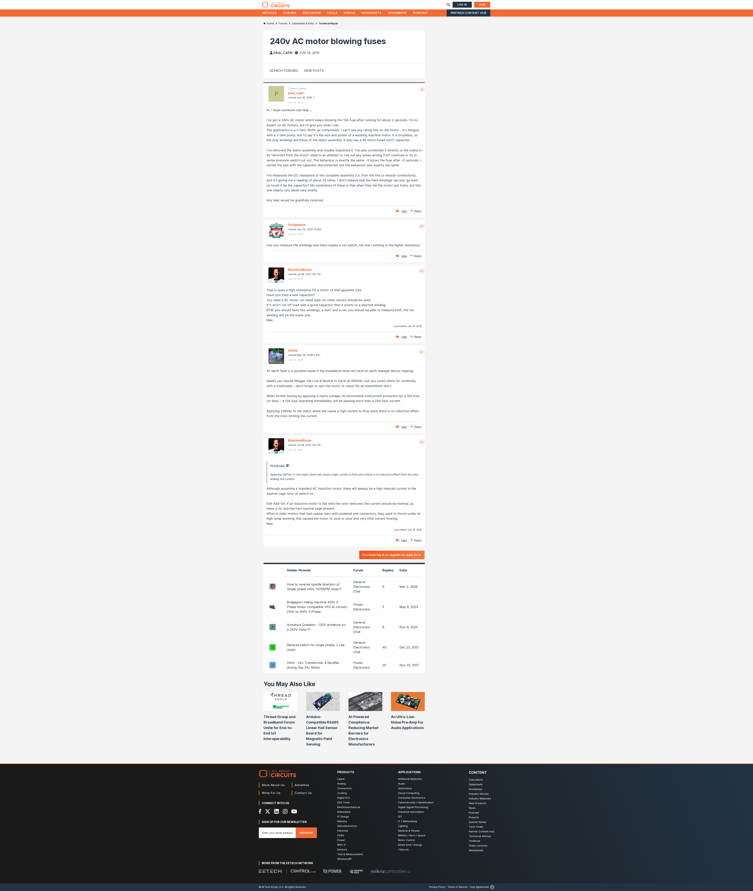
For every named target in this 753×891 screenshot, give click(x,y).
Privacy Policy (437, 887)
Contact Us (303, 793)
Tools (332, 13)
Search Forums (283, 71)
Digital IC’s (343, 797)
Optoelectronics (347, 825)
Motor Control (406, 840)
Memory (342, 821)
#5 (421, 442)
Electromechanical (348, 807)
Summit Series (477, 822)
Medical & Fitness (409, 830)
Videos (349, 13)
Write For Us (271, 793)
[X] (267, 811)
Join (482, 4)
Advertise (302, 785)
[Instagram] (285, 811)
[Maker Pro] (356, 871)
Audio (401, 783)
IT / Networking (407, 821)
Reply (418, 211)
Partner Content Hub (468, 13)
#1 (422, 89)
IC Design (343, 816)
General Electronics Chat (361, 586)
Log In (462, 4)
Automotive (405, 788)
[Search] (448, 4)
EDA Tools (343, 802)
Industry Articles (479, 793)
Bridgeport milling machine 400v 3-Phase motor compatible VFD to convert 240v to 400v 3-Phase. (317, 607)
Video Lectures (478, 845)
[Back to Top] (491, 887)
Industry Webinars (480, 798)
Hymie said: (277, 465)
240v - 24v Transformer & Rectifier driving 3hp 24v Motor (313, 665)
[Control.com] (303, 871)
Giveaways (397, 13)
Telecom (403, 849)
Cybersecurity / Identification (416, 802)
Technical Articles (480, 836)
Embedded (343, 811)
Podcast (420, 13)
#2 (421, 226)
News (472, 807)
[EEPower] (332, 871)
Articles (269, 13)
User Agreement (479, 887)
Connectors (344, 788)
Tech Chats (476, 826)
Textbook (474, 840)
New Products (477, 803)
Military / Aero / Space (412, 835)
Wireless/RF (344, 858)
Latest (341, 778)
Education (312, 13)
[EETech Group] (270, 871)
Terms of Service (457, 887)
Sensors (342, 849)
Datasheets (371, 13)
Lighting (403, 825)
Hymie (293, 350)
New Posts (314, 71)
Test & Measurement (350, 854)
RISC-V (341, 844)
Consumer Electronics (411, 797)
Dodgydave (297, 225)
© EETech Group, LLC (271, 887)
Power (341, 840)
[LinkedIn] (276, 811)
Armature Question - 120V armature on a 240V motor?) (316, 627)
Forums (290, 13)
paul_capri (283, 53)
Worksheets (476, 850)
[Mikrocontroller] (390, 871)
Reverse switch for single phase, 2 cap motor (316, 647)
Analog (341, 783)
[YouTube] (294, 811)
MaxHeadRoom (299, 270)
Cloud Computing (408, 793)
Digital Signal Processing (413, 807)
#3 (421, 271)
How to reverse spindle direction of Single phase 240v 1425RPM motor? (314, 586)
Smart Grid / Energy (410, 844)
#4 (421, 352)
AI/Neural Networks (410, 778)
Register (306, 832)
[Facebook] (260, 811)
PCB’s (340, 835)
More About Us (273, 785)
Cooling (342, 793)
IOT (400, 816)
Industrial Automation (411, 811)
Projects (474, 817)
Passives (342, 830)
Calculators (476, 779)
